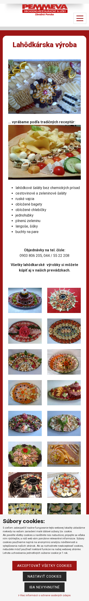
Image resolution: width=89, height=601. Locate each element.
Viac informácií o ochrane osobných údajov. (45, 595)
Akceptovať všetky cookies (44, 566)
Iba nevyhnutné (44, 587)
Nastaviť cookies (45, 576)
